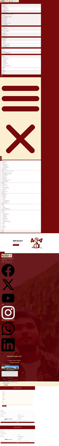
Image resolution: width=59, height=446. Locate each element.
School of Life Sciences (5, 18)
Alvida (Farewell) (5, 60)
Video (3, 50)
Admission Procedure (4, 194)
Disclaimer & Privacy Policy (5, 46)
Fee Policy (4, 42)
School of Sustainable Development (6, 23)
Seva (3, 69)
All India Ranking (4, 184)
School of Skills (4, 22)
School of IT (3, 15)
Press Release (3, 51)
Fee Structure (4, 41)
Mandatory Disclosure (5, 12)
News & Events (4, 56)
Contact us (2, 75)
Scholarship (3, 43)
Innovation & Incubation (5, 28)
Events (3, 57)
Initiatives (3, 67)
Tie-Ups (3, 29)
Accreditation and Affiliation (5, 10)
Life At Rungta (2, 54)
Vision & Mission (4, 5)
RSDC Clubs (3, 190)
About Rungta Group (4, 4)
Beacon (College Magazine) (5, 52)
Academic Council (5, 9)
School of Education (4, 20)
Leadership (3, 163)
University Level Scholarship (6, 201)
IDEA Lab (4, 32)
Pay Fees (2, 76)
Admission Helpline (4, 202)
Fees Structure (4, 40)
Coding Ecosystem (4, 33)
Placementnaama (5, 62)
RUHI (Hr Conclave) (5, 63)
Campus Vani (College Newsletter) (6, 53)
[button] (20, 118)
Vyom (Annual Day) (5, 213)
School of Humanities (4, 181)
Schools (2, 170)
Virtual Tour (3, 229)
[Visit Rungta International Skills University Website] (7, 255)
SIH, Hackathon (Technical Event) (7, 221)
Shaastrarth (4, 61)
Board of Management (5, 8)
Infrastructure (4, 70)
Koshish (4, 222)
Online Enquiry (4, 39)
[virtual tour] (10, 368)
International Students (5, 191)
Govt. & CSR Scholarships (6, 44)
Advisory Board (4, 11)
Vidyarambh (4, 215)
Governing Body (5, 7)
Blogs (2, 230)
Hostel (3, 72)
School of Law (4, 19)
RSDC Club (4, 64)
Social (3, 73)
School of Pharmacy (4, 174)
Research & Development (5, 30)
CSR (3, 68)
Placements (3, 183)
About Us (2, 160)
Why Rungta (2, 182)
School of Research (4, 21)
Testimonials (3, 192)
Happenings (2, 47)
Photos (4, 49)
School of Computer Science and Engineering (7, 14)
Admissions (2, 36)
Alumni (3, 55)
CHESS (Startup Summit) (6, 65)
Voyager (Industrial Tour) (6, 214)
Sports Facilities (4, 71)
